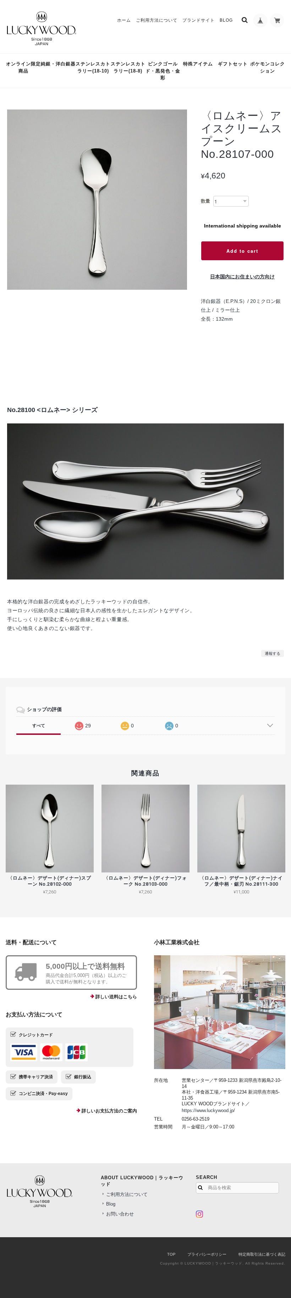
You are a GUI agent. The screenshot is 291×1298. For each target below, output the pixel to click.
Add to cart (242, 250)
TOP (171, 1254)
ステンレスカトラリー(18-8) (128, 67)
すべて (38, 725)
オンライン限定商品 (23, 67)
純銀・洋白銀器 (58, 63)
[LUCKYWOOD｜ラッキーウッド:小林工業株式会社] (219, 1012)
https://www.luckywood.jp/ (208, 1110)
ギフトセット (233, 63)
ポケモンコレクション (267, 67)
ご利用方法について (156, 20)
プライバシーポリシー (206, 1254)
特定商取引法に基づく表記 (261, 1254)
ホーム (124, 20)
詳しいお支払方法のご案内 (109, 1110)
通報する (272, 653)
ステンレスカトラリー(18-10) (93, 67)
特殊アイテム (198, 63)
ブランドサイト (198, 20)
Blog (226, 20)
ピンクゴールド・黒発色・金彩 (163, 70)
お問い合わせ (120, 1214)
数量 (205, 201)
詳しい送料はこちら (116, 996)
